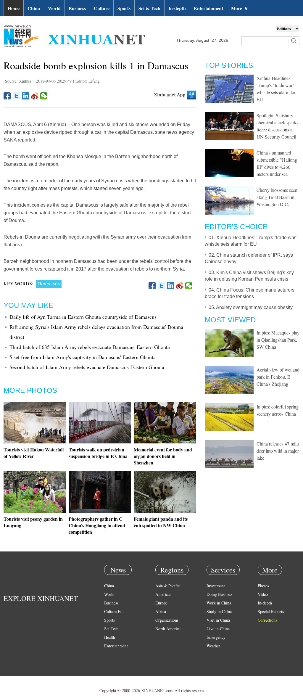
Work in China (219, 603)
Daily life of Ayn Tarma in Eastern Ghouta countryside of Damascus (83, 316)
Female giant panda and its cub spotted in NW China (161, 522)
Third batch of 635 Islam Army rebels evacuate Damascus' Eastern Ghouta (89, 346)
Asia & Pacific (167, 585)
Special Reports (271, 611)
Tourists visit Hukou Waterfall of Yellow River (34, 452)
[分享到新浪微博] (34, 95)
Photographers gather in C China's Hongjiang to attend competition (97, 525)
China (34, 8)
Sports (123, 8)
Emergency (216, 637)
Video (263, 594)
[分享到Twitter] (16, 95)
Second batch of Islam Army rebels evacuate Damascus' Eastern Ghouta (86, 367)
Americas (163, 594)
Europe (161, 603)
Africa (160, 611)
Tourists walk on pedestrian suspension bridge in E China (98, 452)
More (239, 8)
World (54, 8)
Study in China (219, 611)
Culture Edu (114, 611)
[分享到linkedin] (25, 95)
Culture (101, 8)
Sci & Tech (149, 8)
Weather (213, 646)
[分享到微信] (44, 95)
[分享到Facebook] (7, 95)
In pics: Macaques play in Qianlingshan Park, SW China (278, 339)
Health (109, 637)
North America (167, 628)
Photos (263, 585)
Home (14, 8)
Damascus (49, 283)
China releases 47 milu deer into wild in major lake (278, 450)
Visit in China (218, 620)
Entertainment (208, 8)
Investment (216, 585)
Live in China (218, 628)
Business (77, 8)
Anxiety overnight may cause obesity (254, 307)
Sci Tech (111, 628)
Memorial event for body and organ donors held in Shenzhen (163, 456)
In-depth (177, 8)
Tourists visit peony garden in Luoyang (33, 522)
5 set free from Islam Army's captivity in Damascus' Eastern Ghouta (82, 357)
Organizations (166, 620)
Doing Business (219, 594)
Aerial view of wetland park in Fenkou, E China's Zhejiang (278, 376)
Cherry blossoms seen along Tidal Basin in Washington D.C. (277, 197)
